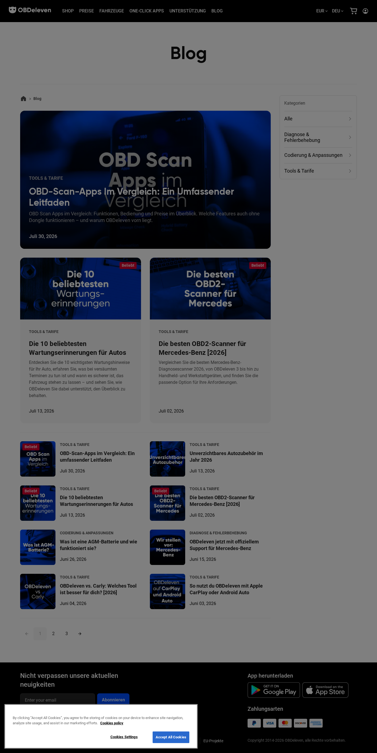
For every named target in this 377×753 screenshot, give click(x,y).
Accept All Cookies (171, 737)
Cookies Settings (124, 737)
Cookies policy (111, 723)
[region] (101, 726)
